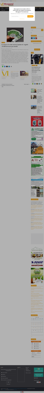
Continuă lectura (22, 18)
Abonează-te (30, 16)
